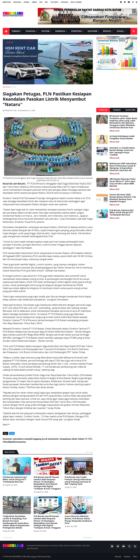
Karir (26, 2)
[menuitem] (6, 31)
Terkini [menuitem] (16, 31)
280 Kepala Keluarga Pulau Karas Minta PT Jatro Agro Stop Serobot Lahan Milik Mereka (122, 182)
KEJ (46, 2)
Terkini (117, 110)
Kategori (130, 110)
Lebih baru (8, 537)
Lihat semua (89, 452)
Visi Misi (54, 2)
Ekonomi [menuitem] (92, 31)
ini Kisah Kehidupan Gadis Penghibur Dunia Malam (122, 137)
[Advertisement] (116, 89)
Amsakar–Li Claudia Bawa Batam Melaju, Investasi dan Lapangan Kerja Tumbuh (122, 151)
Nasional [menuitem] (31, 31)
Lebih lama (87, 537)
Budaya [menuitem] (107, 31)
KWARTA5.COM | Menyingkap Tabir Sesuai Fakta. (32, 556)
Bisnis (14, 87)
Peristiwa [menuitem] (76, 31)
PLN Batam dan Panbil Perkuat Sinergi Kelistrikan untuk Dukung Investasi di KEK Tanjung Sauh (78, 480)
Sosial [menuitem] (120, 31)
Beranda (7, 2)
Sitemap (64, 2)
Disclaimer (76, 2)
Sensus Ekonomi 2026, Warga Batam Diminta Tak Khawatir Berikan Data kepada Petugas (123, 198)
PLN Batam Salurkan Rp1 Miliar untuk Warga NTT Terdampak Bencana (15, 479)
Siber (34, 2)
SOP (40, 2)
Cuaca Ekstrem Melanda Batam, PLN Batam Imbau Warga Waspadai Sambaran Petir (78, 519)
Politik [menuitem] (45, 31)
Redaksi (17, 2)
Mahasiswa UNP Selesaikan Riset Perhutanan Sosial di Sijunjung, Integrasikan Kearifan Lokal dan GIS (123, 167)
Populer (103, 110)
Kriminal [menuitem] (60, 31)
